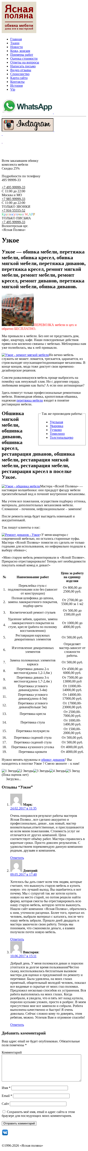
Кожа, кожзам (20, 51)
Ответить (17, 858)
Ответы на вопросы (24, 62)
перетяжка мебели (29, 400)
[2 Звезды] (25, 771)
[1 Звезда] (9, 771)
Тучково (56, 430)
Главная (16, 39)
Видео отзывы (20, 70)
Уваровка (56, 426)
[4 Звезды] (58, 771)
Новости (16, 47)
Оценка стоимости (24, 58)
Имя (6, 1088)
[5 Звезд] (73, 771)
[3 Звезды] (41, 771)
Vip (12, 89)
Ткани (14, 43)
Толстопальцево (61, 437)
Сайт (5, 1104)
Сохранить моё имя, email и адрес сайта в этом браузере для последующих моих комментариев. (38, 1114)
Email (7, 1096)
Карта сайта (19, 78)
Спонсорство (19, 74)
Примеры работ (21, 54)
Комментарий (12, 1052)
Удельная (56, 422)
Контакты (17, 81)
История (16, 85)
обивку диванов (53, 759)
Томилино (57, 433)
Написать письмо (23, 66)
